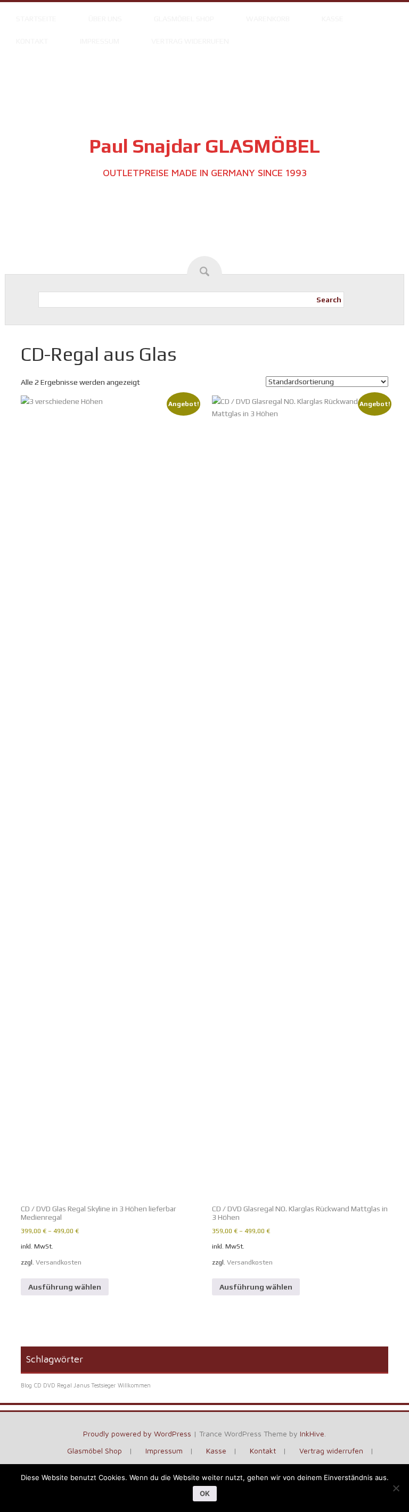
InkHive (312, 1433)
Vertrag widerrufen (190, 41)
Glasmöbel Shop (184, 18)
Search (328, 299)
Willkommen (134, 1385)
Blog (26, 1385)
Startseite (36, 18)
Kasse (332, 18)
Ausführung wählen (64, 1287)
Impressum (99, 41)
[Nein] (395, 1488)
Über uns (105, 18)
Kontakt (32, 41)
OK (205, 1493)
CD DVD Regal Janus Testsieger (75, 1385)
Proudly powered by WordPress (137, 1433)
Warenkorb (268, 18)
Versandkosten (58, 1262)
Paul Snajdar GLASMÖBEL (204, 146)
